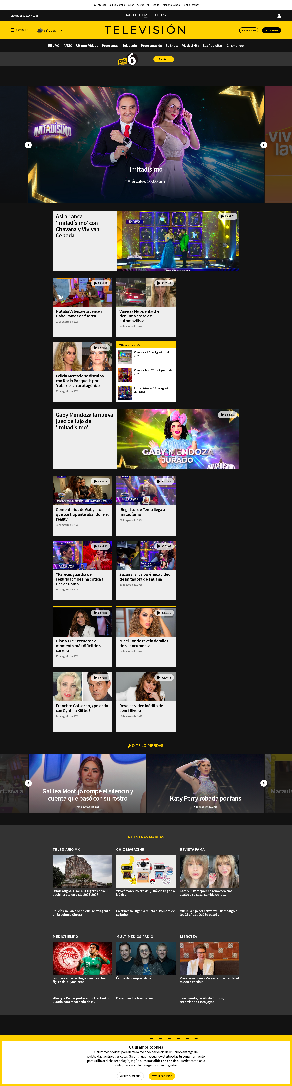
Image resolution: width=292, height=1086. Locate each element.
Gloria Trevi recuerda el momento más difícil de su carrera (79, 645)
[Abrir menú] (12, 30)
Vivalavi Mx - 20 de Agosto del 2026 (153, 372)
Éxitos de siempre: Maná (133, 978)
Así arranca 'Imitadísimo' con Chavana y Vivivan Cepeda (78, 225)
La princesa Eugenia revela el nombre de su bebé (145, 913)
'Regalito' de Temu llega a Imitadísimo (142, 512)
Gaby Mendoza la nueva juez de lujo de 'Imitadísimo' (84, 421)
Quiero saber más (130, 1076)
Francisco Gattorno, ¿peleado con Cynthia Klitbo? (82, 708)
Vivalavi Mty (190, 45)
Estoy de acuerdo (162, 1076)
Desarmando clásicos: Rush (135, 998)
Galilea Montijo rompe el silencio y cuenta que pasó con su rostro (87, 794)
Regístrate (272, 30)
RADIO (67, 45)
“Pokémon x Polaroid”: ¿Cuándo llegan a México (145, 893)
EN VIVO (53, 45)
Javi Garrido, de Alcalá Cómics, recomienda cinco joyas (202, 1000)
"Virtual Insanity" (191, 5)
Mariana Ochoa (171, 5)
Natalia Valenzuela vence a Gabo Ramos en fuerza (79, 313)
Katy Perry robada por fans (205, 798)
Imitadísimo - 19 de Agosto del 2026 (152, 390)
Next (263, 145)
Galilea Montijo (117, 5)
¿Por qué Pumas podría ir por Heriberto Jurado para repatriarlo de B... (80, 1000)
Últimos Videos (87, 45)
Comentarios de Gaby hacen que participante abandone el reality (82, 514)
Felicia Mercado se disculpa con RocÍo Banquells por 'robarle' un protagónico (80, 380)
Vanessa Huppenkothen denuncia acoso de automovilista (140, 315)
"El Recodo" (153, 5)
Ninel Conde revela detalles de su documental (143, 643)
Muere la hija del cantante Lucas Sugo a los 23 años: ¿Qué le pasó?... (208, 913)
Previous (28, 145)
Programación (151, 45)
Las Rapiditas (213, 45)
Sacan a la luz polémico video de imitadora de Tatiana (144, 576)
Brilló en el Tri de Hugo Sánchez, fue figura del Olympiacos (79, 980)
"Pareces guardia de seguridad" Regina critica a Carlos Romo (79, 578)
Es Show (172, 45)
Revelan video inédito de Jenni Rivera (141, 708)
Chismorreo (235, 45)
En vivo (164, 59)
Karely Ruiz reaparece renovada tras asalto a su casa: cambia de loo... (206, 893)
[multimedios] (146, 16)
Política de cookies (164, 1061)
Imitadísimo (146, 169)
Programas (110, 45)
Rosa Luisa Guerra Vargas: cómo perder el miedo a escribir (209, 980)
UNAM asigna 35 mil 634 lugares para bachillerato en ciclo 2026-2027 (79, 893)
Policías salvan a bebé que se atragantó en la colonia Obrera (81, 913)
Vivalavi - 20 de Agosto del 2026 (151, 354)
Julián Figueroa (136, 5)
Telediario (129, 45)
